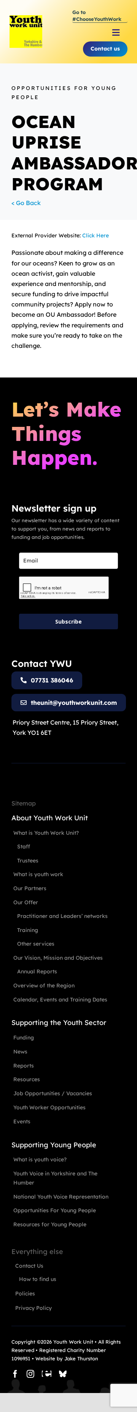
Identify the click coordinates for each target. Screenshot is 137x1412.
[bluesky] (63, 1374)
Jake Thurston (81, 1358)
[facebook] (15, 1374)
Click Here (95, 235)
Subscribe (68, 621)
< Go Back (26, 203)
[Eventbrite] (46, 1374)
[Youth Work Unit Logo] (26, 18)
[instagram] (30, 1374)
